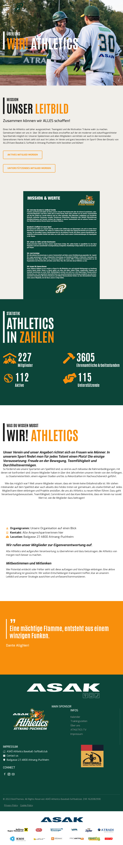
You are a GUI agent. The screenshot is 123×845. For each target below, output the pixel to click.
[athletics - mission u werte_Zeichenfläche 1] (61, 245)
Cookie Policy (26, 805)
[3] (92, 756)
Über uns (75, 725)
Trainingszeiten (78, 721)
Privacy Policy (11, 805)
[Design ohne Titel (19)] (62, 690)
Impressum (76, 734)
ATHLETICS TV (78, 729)
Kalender (75, 717)
